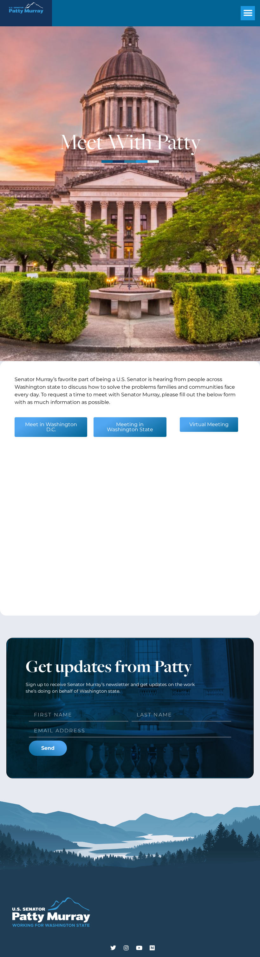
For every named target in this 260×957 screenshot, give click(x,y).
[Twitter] (113, 948)
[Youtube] (139, 948)
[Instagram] (126, 948)
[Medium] (152, 948)
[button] (248, 13)
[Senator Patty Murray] (26, 16)
